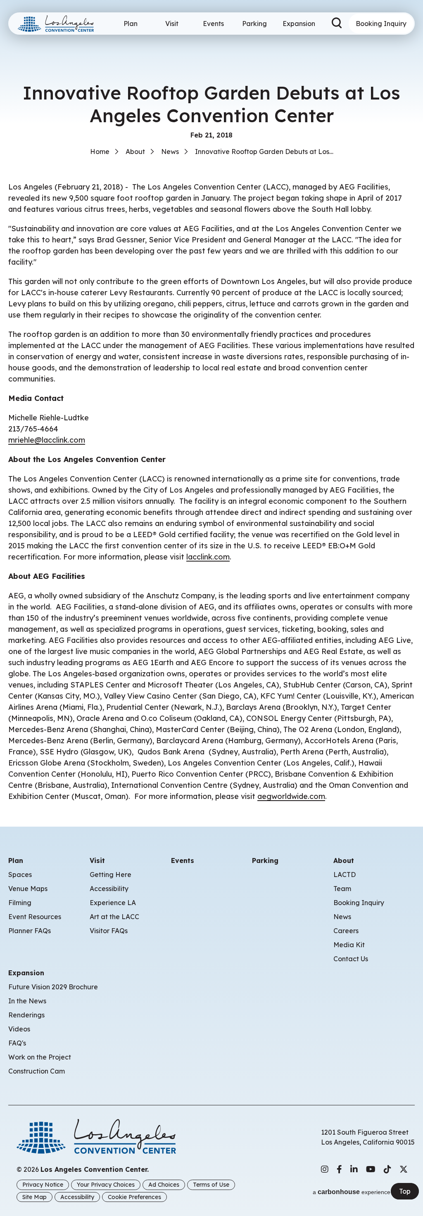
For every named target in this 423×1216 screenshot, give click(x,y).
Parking (254, 23)
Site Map (34, 1197)
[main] (211, 401)
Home (99, 151)
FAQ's (17, 1043)
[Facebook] (339, 1169)
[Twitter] (403, 1169)
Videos (19, 1029)
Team (342, 888)
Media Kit (349, 945)
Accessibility (109, 888)
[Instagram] (324, 1169)
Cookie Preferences (134, 1197)
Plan (131, 23)
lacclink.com (208, 557)
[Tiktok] (387, 1169)
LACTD (344, 874)
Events (213, 23)
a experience (351, 1191)
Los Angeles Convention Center (59, 23)
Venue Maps (28, 888)
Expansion (299, 23)
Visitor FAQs (109, 931)
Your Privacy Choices (106, 1184)
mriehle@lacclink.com (46, 440)
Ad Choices (163, 1184)
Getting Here (110, 874)
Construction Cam (36, 1071)
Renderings (26, 1015)
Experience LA (113, 902)
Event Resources (34, 917)
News (170, 151)
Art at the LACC (114, 917)
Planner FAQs (29, 931)
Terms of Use (211, 1184)
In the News (27, 1001)
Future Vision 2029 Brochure (53, 987)
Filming (19, 902)
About (135, 151)
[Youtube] (370, 1169)
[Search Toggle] (338, 23)
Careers (346, 931)
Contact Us (350, 959)
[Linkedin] (354, 1169)
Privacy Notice (42, 1184)
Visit (171, 23)
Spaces (20, 874)
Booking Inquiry (381, 23)
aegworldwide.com (291, 796)
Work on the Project (39, 1057)
